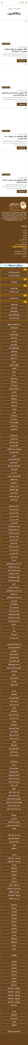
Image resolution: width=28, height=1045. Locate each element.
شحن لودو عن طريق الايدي (14, 597)
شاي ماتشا (14, 634)
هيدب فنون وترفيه (14, 496)
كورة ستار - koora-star (14, 858)
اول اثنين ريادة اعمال (14, 272)
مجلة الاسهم (14, 344)
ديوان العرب (14, 671)
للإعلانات (13, 1042)
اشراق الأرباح (14, 429)
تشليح (14, 788)
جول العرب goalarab (14, 822)
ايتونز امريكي (14, 523)
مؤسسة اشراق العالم (21, 253)
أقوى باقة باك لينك (14, 661)
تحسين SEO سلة (14, 291)
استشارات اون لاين (14, 388)
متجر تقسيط (14, 543)
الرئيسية (16, 8)
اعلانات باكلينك (14, 684)
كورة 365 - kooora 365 (14, 895)
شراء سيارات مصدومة (14, 805)
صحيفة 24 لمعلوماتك (20, 251)
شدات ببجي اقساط (14, 506)
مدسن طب (14, 472)
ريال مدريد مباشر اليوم (14, 835)
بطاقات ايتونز (14, 604)
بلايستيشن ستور (14, 607)
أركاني (14, 412)
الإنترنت (25, 232)
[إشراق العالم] (20, 2)
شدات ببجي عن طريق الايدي (14, 563)
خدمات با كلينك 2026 (14, 664)
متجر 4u (14, 560)
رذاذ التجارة (14, 402)
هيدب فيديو (14, 395)
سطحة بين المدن (14, 768)
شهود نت (14, 409)
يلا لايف (14, 828)
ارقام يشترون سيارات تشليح (14, 802)
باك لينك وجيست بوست (14, 476)
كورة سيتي (14, 818)
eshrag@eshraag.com (11, 220)
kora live (14, 908)
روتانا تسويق (14, 378)
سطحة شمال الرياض (14, 775)
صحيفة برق (14, 308)
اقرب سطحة (14, 785)
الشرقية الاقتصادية (14, 348)
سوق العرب (14, 651)
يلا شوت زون (14, 1018)
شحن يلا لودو (14, 594)
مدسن (14, 375)
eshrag (24, 47)
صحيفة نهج (14, 358)
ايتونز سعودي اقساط (14, 526)
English (25, 249)
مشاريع (14, 674)
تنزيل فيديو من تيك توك (14, 1031)
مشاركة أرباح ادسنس (21, 244)
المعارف (14, 392)
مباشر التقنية (14, 415)
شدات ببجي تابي (14, 516)
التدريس (14, 455)
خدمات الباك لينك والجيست (14, 644)
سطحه (14, 765)
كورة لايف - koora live (14, 988)
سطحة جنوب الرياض (14, 782)
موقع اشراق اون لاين (14, 314)
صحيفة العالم (14, 499)
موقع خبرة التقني (14, 365)
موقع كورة (14, 955)
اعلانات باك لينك (14, 678)
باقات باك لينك (14, 445)
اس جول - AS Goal (14, 898)
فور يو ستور (14, 556)
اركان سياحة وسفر (14, 318)
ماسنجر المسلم (14, 298)
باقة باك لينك (14, 288)
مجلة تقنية (14, 483)
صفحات (24, 256)
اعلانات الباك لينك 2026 (14, 466)
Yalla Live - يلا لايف (14, 885)
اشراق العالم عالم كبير (14, 459)
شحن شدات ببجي (14, 587)
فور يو (14, 584)
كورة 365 (14, 815)
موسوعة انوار (14, 426)
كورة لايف (14, 911)
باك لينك (24, 242)
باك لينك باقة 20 (14, 654)
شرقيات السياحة (14, 422)
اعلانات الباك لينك (14, 452)
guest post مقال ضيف (14, 647)
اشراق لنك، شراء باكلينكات (14, 449)
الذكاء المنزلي (23, 239)
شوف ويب (14, 341)
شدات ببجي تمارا (14, 509)
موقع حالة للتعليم (14, 489)
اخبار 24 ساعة (14, 493)
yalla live (14, 848)
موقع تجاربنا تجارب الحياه (14, 668)
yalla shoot (14, 694)
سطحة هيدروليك (14, 771)
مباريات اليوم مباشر (14, 697)
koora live (14, 871)
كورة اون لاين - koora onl (14, 888)
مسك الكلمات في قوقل (14, 324)
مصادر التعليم (14, 479)
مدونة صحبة (14, 419)
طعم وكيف (14, 405)
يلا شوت (14, 691)
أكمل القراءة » (22, 60)
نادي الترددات (14, 385)
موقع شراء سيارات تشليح (14, 798)
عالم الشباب (14, 282)
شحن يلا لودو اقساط (14, 529)
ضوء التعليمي (14, 304)
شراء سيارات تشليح (14, 795)
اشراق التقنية (14, 327)
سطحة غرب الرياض (14, 778)
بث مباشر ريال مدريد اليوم (14, 825)
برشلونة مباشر (14, 701)
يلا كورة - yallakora (14, 892)
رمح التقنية (14, 399)
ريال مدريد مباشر (14, 704)
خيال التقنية (14, 338)
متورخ (14, 371)
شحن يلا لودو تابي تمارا (14, 570)
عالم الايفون (14, 351)
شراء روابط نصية (14, 442)
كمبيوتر (25, 235)
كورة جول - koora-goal (14, 861)
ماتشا (14, 631)
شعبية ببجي (14, 600)
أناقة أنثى (14, 368)
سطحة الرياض (14, 761)
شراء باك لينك (14, 435)
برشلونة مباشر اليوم (14, 838)
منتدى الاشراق (14, 462)
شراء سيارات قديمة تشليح (14, 809)
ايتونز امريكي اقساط (14, 577)
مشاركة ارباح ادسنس (14, 275)
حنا (14, 628)
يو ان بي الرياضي (14, 486)
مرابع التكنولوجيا (14, 334)
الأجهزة (25, 237)
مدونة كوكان (14, 355)
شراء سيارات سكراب (14, 792)
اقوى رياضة (14, 469)
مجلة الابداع (14, 382)
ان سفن (14, 331)
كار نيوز (14, 361)
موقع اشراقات (14, 311)
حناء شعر (14, 624)
